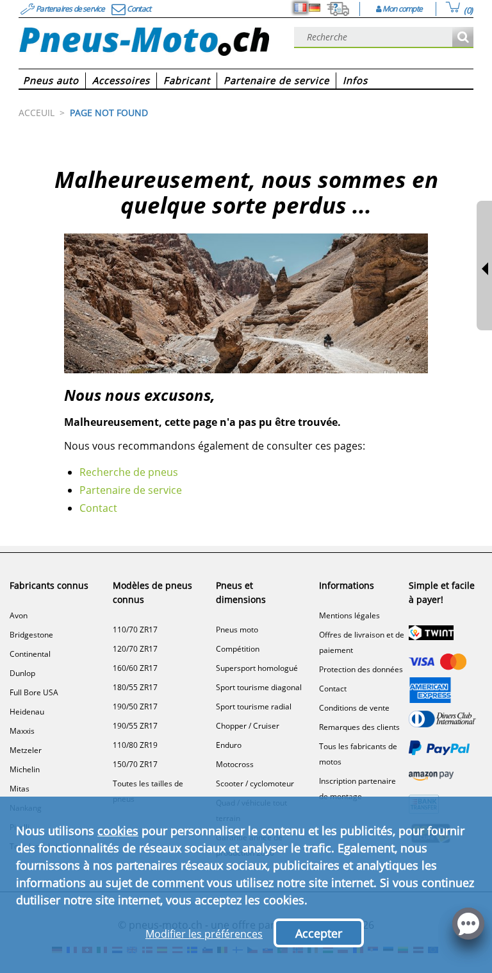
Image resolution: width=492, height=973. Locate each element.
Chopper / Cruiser (247, 725)
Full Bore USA (34, 692)
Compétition (237, 648)
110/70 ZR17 (135, 629)
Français (300, 7)
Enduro (229, 745)
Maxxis (22, 730)
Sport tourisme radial (253, 706)
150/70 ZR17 (135, 764)
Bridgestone (31, 634)
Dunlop (22, 673)
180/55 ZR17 (135, 687)
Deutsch (314, 7)
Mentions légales (349, 615)
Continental (30, 653)
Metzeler (26, 750)
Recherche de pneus (128, 472)
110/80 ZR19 (135, 745)
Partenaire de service (130, 490)
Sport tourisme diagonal (259, 687)
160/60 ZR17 (135, 668)
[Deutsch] (314, 7)
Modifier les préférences (204, 934)
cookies (117, 830)
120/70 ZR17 (135, 648)
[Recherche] (462, 37)
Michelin (25, 769)
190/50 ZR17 (135, 706)
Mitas (19, 788)
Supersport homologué (257, 668)
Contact (98, 508)
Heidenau (27, 711)
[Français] (300, 7)
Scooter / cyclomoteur (255, 783)
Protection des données (361, 669)
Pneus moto (237, 629)
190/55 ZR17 (135, 725)
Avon (19, 615)
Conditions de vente (354, 707)
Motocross (235, 764)
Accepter (318, 933)
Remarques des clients (359, 727)
